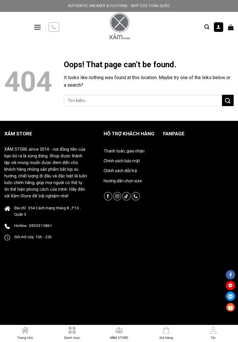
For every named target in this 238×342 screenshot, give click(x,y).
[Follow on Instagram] (117, 196)
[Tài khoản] (218, 27)
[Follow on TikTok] (126, 196)
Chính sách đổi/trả (120, 170)
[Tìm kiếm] (206, 27)
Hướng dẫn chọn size (123, 181)
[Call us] (53, 27)
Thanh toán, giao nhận (124, 151)
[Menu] (38, 27)
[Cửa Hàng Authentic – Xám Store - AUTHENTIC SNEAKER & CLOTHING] (119, 27)
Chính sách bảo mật (122, 161)
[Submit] (228, 100)
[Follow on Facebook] (108, 196)
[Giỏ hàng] (231, 27)
